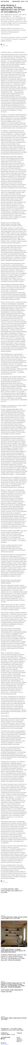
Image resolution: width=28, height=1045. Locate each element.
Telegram (19, 1033)
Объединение (5, 1037)
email (25, 37)
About (18, 1037)
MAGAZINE (16, 1)
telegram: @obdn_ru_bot (8, 1034)
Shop (23, 1)
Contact (19, 1038)
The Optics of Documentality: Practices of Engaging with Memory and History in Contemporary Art (13, 18)
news (3, 44)
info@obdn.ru (4, 1033)
